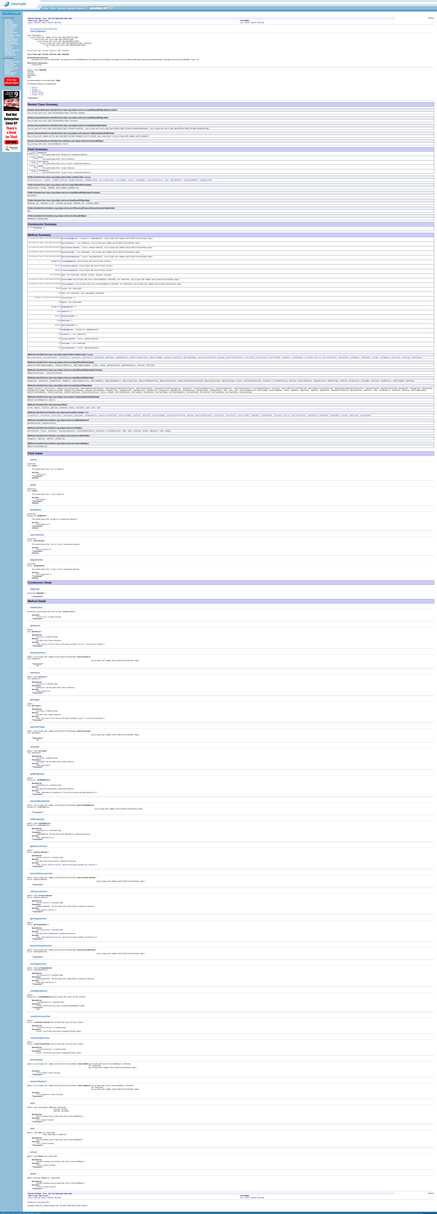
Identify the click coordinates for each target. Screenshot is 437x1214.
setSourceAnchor (68, 339)
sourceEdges (121, 180)
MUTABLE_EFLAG (91, 180)
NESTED (37, 22)
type (166, 180)
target (40, 166)
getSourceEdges (156, 357)
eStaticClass (67, 298)
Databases (8, 45)
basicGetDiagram (35, 357)
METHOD (58, 22)
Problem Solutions (10, 73)
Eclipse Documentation (12, 50)
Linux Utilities (9, 31)
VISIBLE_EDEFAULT (191, 180)
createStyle (76, 357)
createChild (64, 357)
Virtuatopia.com (10, 53)
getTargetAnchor (68, 325)
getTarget (66, 320)
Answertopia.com (10, 55)
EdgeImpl (38, 228)
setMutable (365, 357)
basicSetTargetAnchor (71, 257)
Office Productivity (11, 26)
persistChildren (330, 357)
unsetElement (416, 357)
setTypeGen (384, 357)
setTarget (66, 343)
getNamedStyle (122, 357)
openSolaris (8, 48)
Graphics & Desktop (11, 68)
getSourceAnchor (68, 316)
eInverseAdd (67, 279)
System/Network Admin (12, 35)
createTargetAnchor (70, 270)
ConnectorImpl (36, 65)
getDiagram (98, 357)
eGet (63, 275)
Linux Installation (10, 28)
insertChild (250, 357)
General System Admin (12, 61)
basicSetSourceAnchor (71, 247)
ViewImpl (31, 73)
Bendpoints (32, 154)
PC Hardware (9, 69)
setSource (66, 334)
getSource (66, 311)
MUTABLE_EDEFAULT (76, 180)
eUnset (64, 302)
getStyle (168, 357)
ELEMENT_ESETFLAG (59, 180)
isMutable (286, 357)
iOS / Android (9, 23)
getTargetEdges (190, 357)
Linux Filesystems (10, 65)
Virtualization (9, 60)
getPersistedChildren (139, 357)
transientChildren (155, 180)
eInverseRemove (68, 284)
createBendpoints (69, 261)
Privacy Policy (9, 74)
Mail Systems (9, 47)
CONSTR (50, 22)
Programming (9, 37)
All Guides (8, 20)
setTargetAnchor (68, 348)
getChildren (88, 357)
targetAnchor (43, 170)
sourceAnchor (43, 161)
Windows (7, 71)
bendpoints (42, 153)
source (40, 157)
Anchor (34, 163)
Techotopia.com (10, 51)
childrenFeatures (35, 180)
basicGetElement (50, 357)
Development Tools (11, 40)
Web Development (10, 42)
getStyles (178, 357)
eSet (63, 293)
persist (318, 357)
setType (375, 357)
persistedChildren (106, 180)
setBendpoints (67, 330)
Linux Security (9, 29)
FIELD (44, 22)
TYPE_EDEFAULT (176, 180)
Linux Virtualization (11, 32)
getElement (109, 357)
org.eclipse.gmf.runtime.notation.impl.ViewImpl (48, 50)
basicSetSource (68, 243)
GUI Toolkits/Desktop (11, 43)
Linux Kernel (9, 34)
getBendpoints (67, 307)
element (47, 180)
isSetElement (297, 357)
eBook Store (9, 21)
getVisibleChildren (234, 357)
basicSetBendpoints (70, 238)
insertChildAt (274, 357)
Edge (193, 59)
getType (221, 357)
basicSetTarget (68, 252)
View (197, 59)
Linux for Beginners (11, 24)
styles (130, 180)
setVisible (395, 357)
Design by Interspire (429, 1213)
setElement (354, 357)
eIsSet (64, 288)
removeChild (343, 357)
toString (405, 357)
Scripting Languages (11, 39)
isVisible (309, 357)
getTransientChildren (207, 357)
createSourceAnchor (70, 266)
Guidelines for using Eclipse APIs (38, 1202)
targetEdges (140, 180)
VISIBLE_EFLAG (206, 180)
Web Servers (9, 66)
